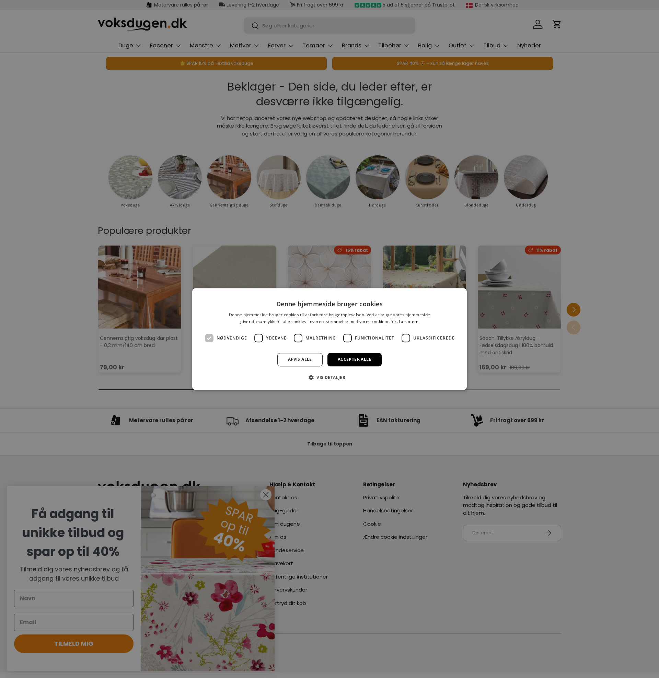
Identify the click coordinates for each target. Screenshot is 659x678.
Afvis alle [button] (300, 359)
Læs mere (408, 321)
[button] (329, 377)
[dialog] (329, 339)
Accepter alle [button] (354, 359)
